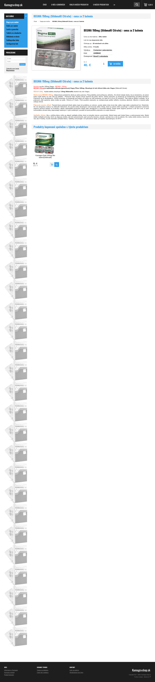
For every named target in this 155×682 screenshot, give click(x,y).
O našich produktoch (101, 4)
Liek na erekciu (74, 670)
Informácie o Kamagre (11, 670)
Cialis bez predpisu (43, 672)
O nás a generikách (58, 4)
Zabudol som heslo (12, 68)
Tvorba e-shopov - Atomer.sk (141, 677)
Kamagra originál (9, 672)
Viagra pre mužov (45, 21)
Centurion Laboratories (102, 50)
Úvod (45, 4)
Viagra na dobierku (42, 670)
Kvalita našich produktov (79, 4)
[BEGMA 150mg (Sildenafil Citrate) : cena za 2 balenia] (56, 48)
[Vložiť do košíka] (52, 164)
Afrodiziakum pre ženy (76, 672)
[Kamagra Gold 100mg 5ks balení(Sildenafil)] (45, 143)
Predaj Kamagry (9, 675)
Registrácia (10, 70)
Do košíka (117, 64)
